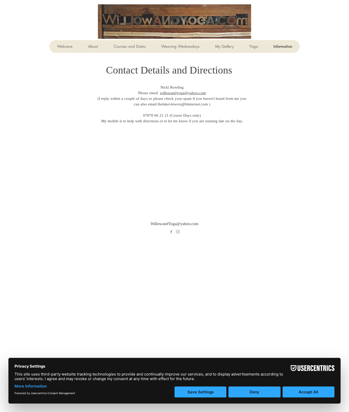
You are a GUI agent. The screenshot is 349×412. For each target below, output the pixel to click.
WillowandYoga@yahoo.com (174, 224)
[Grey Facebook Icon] (171, 231)
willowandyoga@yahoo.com (183, 93)
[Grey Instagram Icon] (178, 231)
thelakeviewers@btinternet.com (183, 104)
